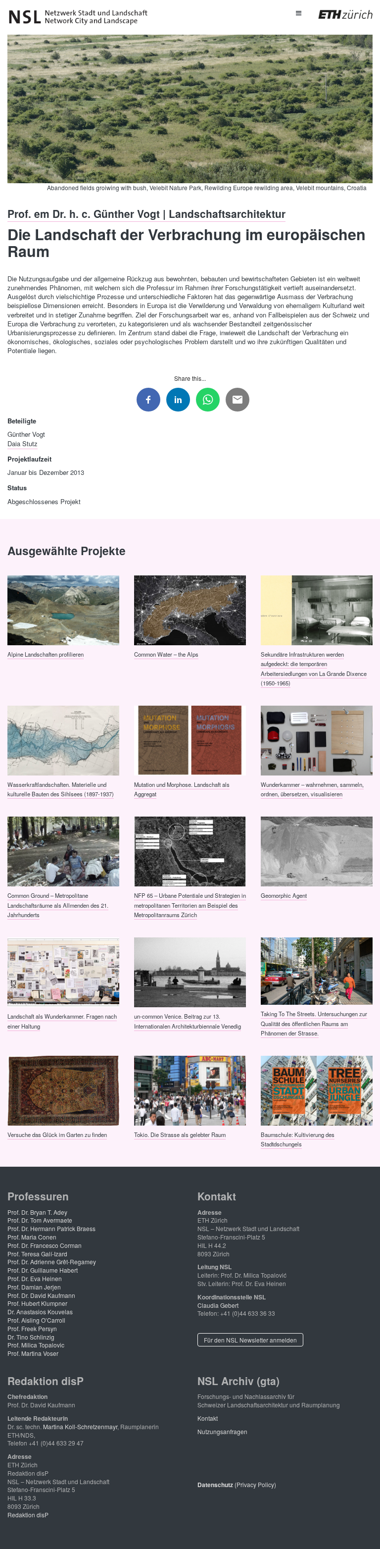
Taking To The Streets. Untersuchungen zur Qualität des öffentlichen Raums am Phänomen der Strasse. (314, 1023)
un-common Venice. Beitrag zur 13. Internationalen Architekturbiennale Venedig (187, 1021)
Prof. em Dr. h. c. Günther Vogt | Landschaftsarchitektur (146, 213)
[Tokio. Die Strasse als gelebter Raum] (190, 1089)
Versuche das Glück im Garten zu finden (57, 1134)
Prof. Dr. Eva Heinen (34, 1278)
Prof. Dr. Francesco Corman (44, 1245)
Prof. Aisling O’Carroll (36, 1320)
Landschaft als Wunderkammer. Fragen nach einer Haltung (62, 1021)
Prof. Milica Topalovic (35, 1345)
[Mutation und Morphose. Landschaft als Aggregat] (190, 739)
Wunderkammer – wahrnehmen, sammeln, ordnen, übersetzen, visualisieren (312, 788)
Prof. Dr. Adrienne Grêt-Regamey (51, 1261)
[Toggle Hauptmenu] (298, 12)
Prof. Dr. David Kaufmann (41, 1295)
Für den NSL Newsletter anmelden (250, 1340)
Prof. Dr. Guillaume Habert (42, 1270)
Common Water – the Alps (166, 654)
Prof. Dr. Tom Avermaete (39, 1220)
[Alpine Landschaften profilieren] (63, 609)
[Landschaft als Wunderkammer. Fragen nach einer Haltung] (63, 972)
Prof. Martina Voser (32, 1353)
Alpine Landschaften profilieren (45, 654)
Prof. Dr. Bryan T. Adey (37, 1212)
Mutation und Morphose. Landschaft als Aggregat (182, 788)
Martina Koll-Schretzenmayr (80, 1426)
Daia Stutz (22, 443)
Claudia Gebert (217, 1305)
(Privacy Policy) (236, 1484)
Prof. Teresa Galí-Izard (37, 1253)
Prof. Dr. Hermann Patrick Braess (51, 1228)
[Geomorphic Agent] (317, 851)
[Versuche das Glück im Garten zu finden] (63, 1089)
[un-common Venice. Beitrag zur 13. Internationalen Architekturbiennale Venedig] (190, 972)
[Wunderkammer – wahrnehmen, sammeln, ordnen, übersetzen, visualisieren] (317, 739)
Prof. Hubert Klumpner (37, 1303)
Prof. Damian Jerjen (34, 1287)
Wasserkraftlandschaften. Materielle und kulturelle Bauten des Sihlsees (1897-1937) (60, 788)
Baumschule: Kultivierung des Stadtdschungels (297, 1139)
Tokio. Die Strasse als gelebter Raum (180, 1134)
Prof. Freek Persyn (32, 1328)
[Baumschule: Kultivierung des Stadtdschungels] (317, 1089)
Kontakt (207, 1418)
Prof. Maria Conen (31, 1237)
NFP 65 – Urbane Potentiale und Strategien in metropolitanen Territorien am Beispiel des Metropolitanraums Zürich (190, 905)
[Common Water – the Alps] (190, 609)
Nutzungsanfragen (222, 1431)
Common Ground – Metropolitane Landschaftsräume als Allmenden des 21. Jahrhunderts (57, 905)
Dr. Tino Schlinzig (30, 1337)
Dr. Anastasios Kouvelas (40, 1311)
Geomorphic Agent (284, 895)
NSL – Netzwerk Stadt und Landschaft (81, 17)
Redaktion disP (27, 1514)
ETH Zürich (338, 14)
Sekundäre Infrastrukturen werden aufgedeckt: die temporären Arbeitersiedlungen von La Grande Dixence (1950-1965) (314, 668)
